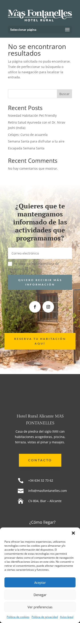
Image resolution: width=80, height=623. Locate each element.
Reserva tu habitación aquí (40, 341)
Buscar (64, 94)
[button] (73, 533)
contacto (40, 460)
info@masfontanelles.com (47, 491)
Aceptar (40, 582)
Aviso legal (66, 617)
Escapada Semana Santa (26, 148)
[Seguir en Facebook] (35, 307)
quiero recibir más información (40, 282)
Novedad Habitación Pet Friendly (32, 115)
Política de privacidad (45, 617)
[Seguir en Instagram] (48, 307)
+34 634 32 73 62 (40, 480)
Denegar (40, 594)
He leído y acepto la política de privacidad (33, 266)
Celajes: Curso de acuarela (28, 134)
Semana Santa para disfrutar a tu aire (36, 141)
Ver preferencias (40, 607)
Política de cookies (18, 617)
